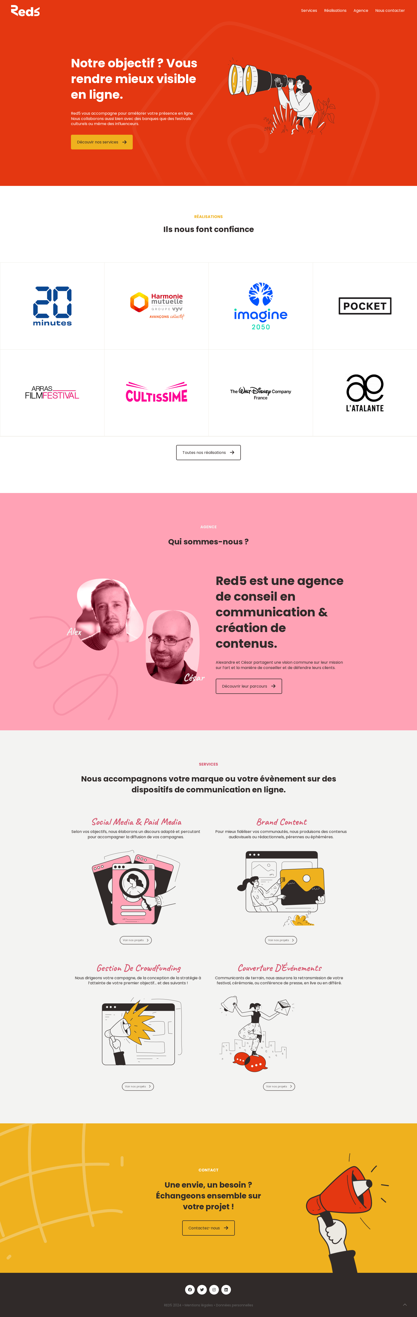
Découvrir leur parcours (244, 686)
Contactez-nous (204, 1228)
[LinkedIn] (226, 1290)
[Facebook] (190, 1290)
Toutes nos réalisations (204, 452)
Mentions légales (199, 1305)
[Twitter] (202, 1290)
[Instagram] (214, 1290)
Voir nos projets (133, 940)
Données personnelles (234, 1305)
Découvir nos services (97, 142)
